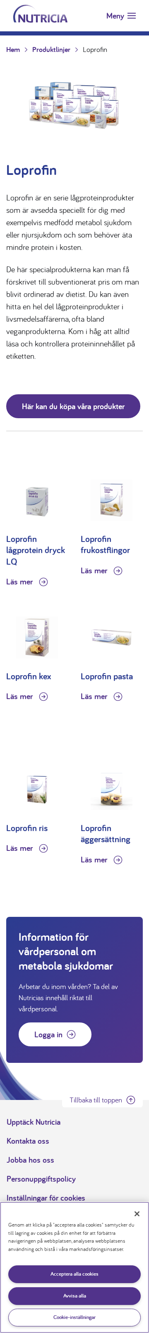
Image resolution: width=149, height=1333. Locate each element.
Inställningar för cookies (46, 1197)
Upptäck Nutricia (33, 1121)
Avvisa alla (74, 1295)
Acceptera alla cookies (74, 1273)
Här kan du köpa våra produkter (73, 406)
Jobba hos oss (30, 1159)
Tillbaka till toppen (96, 1100)
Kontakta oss (28, 1140)
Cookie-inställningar (74, 1317)
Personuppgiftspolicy (41, 1178)
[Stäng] (137, 1214)
